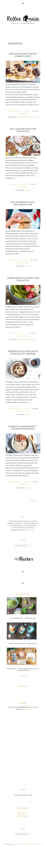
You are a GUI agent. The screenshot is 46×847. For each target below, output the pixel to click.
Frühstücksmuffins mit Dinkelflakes (23, 55)
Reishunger (26, 709)
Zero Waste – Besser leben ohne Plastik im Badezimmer (23, 669)
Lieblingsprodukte (23, 816)
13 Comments (23, 186)
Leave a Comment (23, 262)
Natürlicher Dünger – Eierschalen (23, 643)
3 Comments (23, 113)
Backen (19, 117)
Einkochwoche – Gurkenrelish (23, 618)
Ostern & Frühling (24, 339)
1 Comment (23, 484)
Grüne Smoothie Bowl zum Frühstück (23, 279)
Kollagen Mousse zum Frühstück (23, 130)
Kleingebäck (27, 117)
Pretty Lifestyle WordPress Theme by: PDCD (28, 844)
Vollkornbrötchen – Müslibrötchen (23, 203)
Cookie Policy (21, 814)
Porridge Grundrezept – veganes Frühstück (23, 427)
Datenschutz (21, 812)
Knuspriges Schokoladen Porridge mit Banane (23, 352)
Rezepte (35, 117)
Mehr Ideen (23, 675)
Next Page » (34, 500)
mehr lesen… (31, 530)
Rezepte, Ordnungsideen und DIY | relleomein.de (23, 20)
